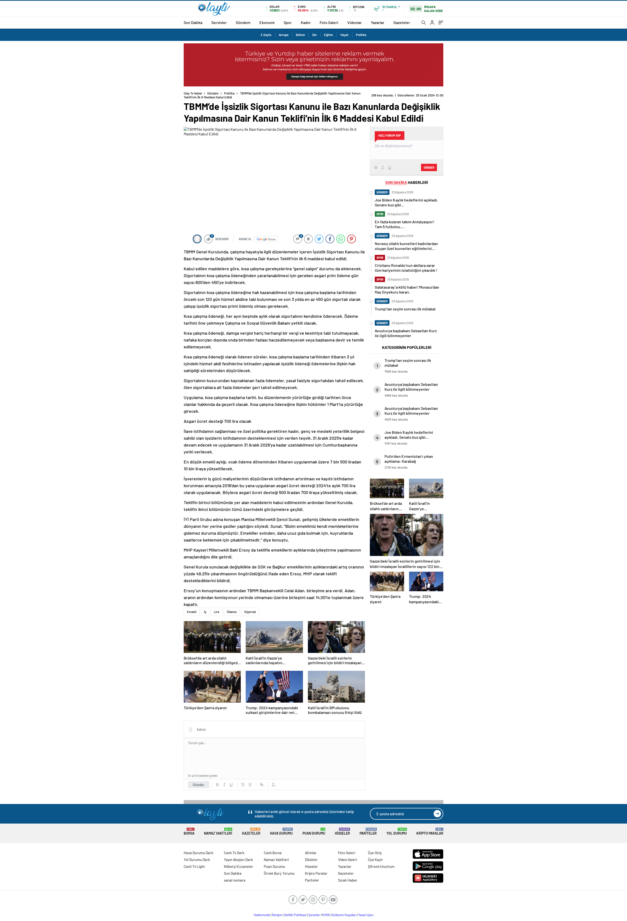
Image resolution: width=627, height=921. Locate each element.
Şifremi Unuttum (381, 866)
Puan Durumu (313, 831)
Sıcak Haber (347, 880)
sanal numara (234, 880)
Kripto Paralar (429, 831)
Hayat (344, 35)
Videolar (354, 22)
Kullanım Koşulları (344, 915)
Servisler (219, 22)
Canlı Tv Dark (234, 852)
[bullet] (249, 785)
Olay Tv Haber (193, 93)
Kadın (306, 22)
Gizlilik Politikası (295, 915)
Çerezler (314, 915)
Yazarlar (377, 22)
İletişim (277, 915)
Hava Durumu (281, 831)
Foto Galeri (329, 22)
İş (205, 612)
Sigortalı (250, 612)
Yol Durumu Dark (197, 859)
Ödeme (232, 612)
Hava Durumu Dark (198, 852)
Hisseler (342, 831)
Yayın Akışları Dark (238, 859)
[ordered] (243, 785)
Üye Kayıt (375, 859)
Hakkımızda (262, 915)
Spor (288, 22)
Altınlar (311, 852)
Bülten (300, 35)
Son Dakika (193, 22)
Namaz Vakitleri (218, 831)
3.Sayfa (266, 35)
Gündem (243, 22)
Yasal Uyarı (366, 915)
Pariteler (368, 831)
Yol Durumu (396, 831)
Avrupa (284, 35)
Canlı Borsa (273, 852)
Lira (216, 612)
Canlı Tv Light (194, 866)
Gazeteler (401, 22)
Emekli (191, 612)
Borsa (189, 831)
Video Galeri (347, 859)
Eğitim (328, 35)
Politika (361, 35)
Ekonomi (267, 22)
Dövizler (311, 859)
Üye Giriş (375, 852)
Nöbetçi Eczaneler (238, 866)
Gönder (198, 784)
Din (314, 35)
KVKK (326, 915)
